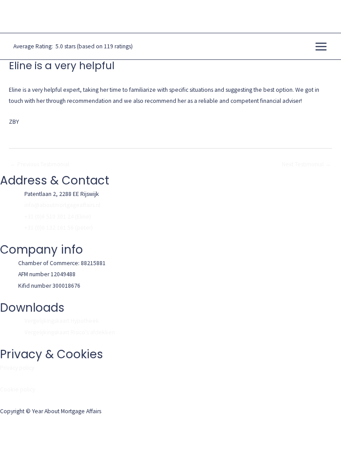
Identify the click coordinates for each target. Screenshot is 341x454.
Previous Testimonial (39, 164)
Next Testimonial (306, 164)
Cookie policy (17, 389)
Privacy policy (17, 368)
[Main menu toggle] (321, 46)
